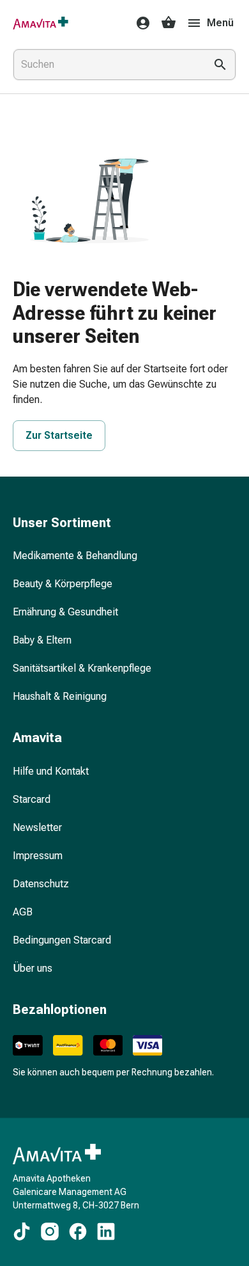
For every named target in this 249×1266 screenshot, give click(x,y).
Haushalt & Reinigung (60, 696)
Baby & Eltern (42, 640)
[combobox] (106, 64)
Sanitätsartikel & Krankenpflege (82, 668)
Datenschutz (41, 884)
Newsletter (37, 827)
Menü (220, 23)
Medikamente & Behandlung (75, 556)
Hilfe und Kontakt (51, 771)
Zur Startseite (59, 435)
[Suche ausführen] (220, 64)
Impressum (38, 856)
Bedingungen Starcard (62, 940)
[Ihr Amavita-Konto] (139, 23)
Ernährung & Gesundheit (65, 612)
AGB (23, 912)
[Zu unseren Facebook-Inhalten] (78, 1231)
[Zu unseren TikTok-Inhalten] (22, 1231)
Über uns (32, 968)
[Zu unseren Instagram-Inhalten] (50, 1231)
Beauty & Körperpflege (62, 584)
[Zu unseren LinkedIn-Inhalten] (106, 1231)
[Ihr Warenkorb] (168, 23)
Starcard (31, 799)
